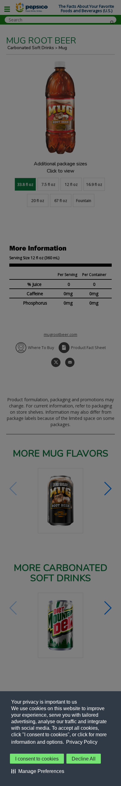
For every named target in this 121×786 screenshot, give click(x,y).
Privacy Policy (81, 742)
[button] (37, 771)
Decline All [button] (84, 758)
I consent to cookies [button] (37, 758)
